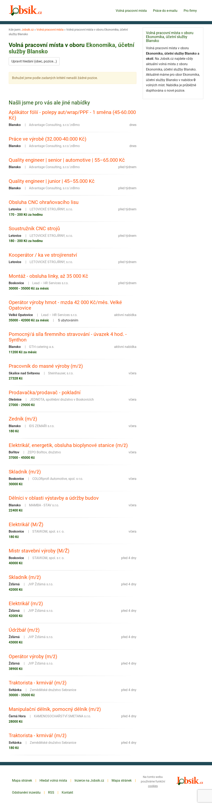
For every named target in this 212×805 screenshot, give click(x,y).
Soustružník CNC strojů (34, 228)
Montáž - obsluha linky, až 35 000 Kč (48, 276)
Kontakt (67, 792)
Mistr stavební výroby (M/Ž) (39, 550)
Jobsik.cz (28, 29)
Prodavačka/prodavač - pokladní (45, 392)
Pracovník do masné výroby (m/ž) (46, 366)
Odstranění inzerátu (26, 792)
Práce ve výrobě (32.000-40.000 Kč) (47, 139)
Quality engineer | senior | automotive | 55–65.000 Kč (67, 160)
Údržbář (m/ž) (24, 630)
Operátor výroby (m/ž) (33, 656)
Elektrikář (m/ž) (26, 603)
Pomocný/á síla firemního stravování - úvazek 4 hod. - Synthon (68, 337)
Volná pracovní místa (131, 11)
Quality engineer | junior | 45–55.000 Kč (52, 181)
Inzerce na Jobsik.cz (89, 780)
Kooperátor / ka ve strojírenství (43, 255)
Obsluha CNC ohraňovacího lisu (43, 202)
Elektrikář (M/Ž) (26, 524)
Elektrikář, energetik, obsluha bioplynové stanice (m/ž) (68, 445)
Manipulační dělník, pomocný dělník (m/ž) (55, 709)
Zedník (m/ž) (23, 419)
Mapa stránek (22, 780)
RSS (51, 792)
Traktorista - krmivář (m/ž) (37, 682)
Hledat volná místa (53, 780)
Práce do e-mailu (165, 11)
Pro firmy (190, 11)
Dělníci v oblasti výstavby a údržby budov (54, 498)
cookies (153, 786)
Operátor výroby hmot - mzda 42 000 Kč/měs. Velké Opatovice (65, 305)
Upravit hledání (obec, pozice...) (34, 61)
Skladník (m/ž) (25, 471)
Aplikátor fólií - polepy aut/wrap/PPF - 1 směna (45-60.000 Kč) (72, 115)
